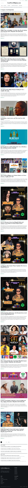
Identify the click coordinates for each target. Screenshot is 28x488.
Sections (5, 5)
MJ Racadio (5, 32)
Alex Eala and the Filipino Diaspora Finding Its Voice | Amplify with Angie (12, 90)
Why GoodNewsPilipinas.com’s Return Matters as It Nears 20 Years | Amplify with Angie (13, 176)
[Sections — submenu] (6, 5)
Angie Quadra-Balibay (7, 120)
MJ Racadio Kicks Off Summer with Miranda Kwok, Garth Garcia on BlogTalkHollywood (14, 313)
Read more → (2, 38)
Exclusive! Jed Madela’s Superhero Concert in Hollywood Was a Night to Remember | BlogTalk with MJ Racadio (13, 401)
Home (2, 5)
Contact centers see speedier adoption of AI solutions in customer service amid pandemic (11, 451)
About (20, 0)
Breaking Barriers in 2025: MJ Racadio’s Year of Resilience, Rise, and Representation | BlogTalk (14, 147)
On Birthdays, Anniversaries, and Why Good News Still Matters (13, 118)
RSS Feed (16, 479)
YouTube (26, 486)
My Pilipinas (2, 478)
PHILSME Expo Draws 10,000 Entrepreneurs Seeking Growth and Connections (10, 455)
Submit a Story (23, 0)
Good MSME (20, 5)
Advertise (2, 481)
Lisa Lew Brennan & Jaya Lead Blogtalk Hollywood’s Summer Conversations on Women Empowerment (12, 222)
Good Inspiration (3, 57)
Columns (9, 5)
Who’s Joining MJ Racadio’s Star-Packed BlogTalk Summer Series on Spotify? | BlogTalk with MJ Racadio (14, 361)
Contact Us (2, 483)
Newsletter (26, 0)
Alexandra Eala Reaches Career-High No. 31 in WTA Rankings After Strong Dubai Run (11, 446)
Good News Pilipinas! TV (15, 5)
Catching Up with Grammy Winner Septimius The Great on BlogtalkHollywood (14, 266)
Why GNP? (2, 480)
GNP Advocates (2, 482)
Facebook (21, 486)
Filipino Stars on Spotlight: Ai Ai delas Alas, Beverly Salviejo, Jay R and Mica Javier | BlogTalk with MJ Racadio (14, 30)
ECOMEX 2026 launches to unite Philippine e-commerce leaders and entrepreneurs (12, 7)
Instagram (24, 486)
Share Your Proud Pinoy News (4, 479)
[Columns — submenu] (10, 5)
